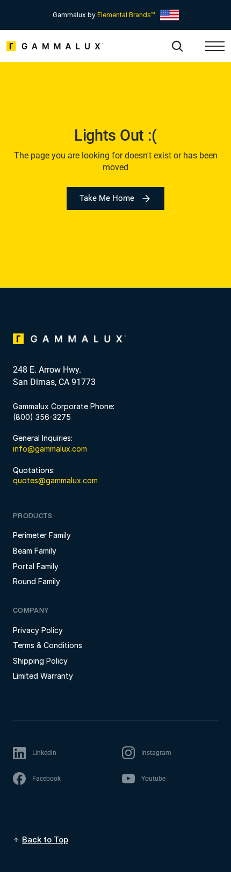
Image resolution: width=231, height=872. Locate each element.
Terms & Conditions (47, 645)
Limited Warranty (43, 675)
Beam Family (34, 550)
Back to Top (45, 839)
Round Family (36, 581)
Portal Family (36, 566)
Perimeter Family (42, 535)
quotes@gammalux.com (55, 480)
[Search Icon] (177, 46)
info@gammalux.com (50, 448)
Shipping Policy (40, 660)
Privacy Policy (38, 630)
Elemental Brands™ (126, 15)
